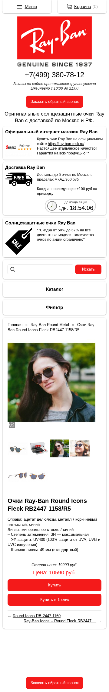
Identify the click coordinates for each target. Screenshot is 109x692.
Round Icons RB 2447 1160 (37, 616)
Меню (31, 6)
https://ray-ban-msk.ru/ (66, 144)
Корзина (82, 6)
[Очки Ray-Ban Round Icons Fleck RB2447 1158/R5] (51, 382)
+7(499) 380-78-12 (54, 75)
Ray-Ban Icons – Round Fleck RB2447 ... (60, 621)
